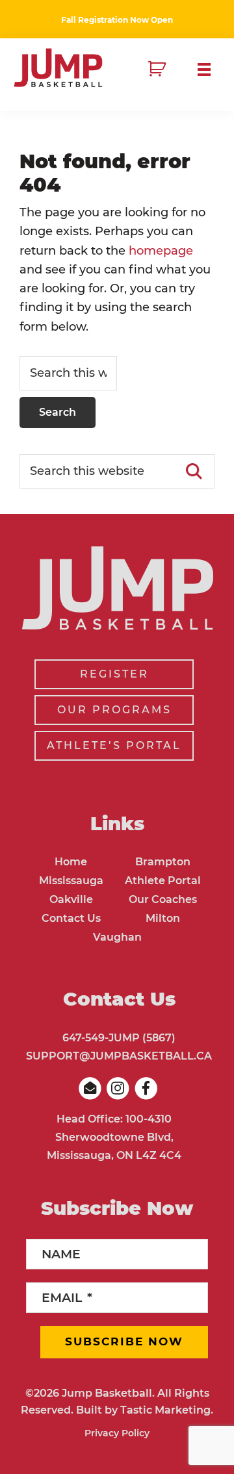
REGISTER (114, 674)
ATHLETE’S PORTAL (114, 745)
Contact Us (71, 918)
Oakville (71, 899)
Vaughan (117, 937)
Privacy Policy (117, 1433)
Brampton (162, 862)
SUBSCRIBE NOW (124, 1341)
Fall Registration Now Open (117, 20)
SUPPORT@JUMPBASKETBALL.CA (119, 1056)
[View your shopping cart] (158, 69)
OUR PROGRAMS (114, 710)
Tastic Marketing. (166, 1410)
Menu (209, 69)
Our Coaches (163, 899)
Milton (163, 918)
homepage (161, 251)
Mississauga (71, 880)
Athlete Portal (163, 880)
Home (71, 862)
